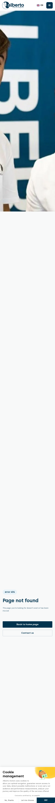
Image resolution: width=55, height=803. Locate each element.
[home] (13, 5)
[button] (40, 5)
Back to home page (27, 624)
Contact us (27, 633)
